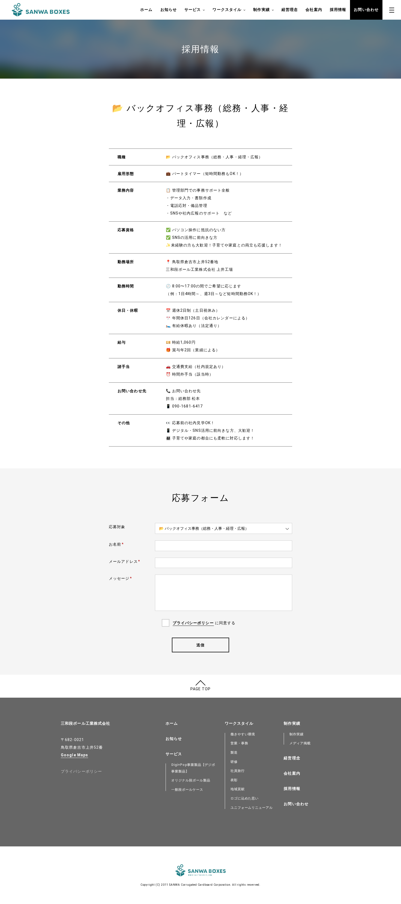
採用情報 (338, 9)
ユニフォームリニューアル (252, 808)
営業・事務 (239, 743)
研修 (234, 762)
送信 (200, 645)
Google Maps (74, 755)
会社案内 (314, 9)
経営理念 (290, 9)
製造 (234, 752)
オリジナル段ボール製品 (190, 780)
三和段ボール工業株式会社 (85, 723)
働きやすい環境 (243, 734)
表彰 (234, 780)
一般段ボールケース (187, 790)
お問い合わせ (366, 9)
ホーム (146, 9)
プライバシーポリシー (193, 623)
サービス (192, 9)
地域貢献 (238, 789)
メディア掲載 (300, 743)
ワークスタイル (227, 9)
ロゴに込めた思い (245, 798)
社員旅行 (238, 771)
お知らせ (168, 9)
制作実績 (261, 9)
